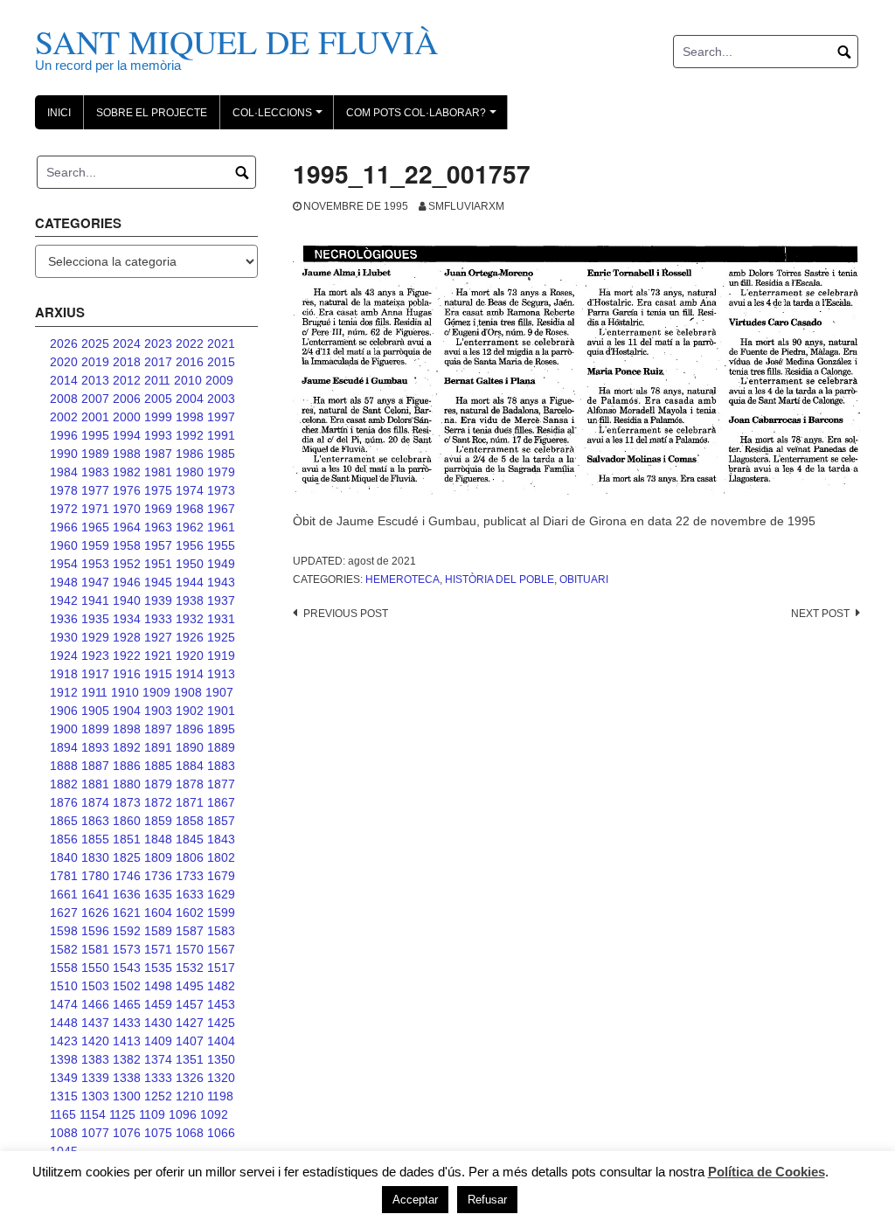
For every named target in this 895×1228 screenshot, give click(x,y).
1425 (221, 1023)
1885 (158, 766)
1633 (190, 894)
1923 (95, 656)
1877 (221, 784)
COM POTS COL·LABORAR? (424, 118)
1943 (221, 582)
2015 (221, 362)
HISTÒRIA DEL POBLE (499, 579)
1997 (221, 417)
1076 (127, 1133)
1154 (93, 1114)
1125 (122, 1114)
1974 (190, 490)
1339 (95, 1078)
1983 (95, 472)
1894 (64, 747)
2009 (219, 380)
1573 (127, 949)
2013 (95, 380)
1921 (158, 656)
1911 (94, 692)
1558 (64, 968)
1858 (190, 821)
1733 (190, 876)
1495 (190, 986)
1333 (158, 1078)
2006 (127, 399)
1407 (190, 1041)
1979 (221, 472)
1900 (64, 729)
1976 (127, 490)
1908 (188, 692)
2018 (127, 362)
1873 (127, 802)
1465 (127, 1004)
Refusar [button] (487, 1199)
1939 (158, 600)
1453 (221, 1004)
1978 (64, 490)
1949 (221, 564)
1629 (221, 894)
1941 (95, 600)
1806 (190, 857)
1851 (127, 839)
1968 (190, 509)
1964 (127, 527)
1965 (95, 527)
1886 (127, 766)
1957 (158, 545)
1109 (152, 1114)
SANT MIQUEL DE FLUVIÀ (236, 41)
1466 (95, 1004)
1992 (190, 435)
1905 (95, 711)
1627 (64, 912)
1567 (221, 949)
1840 (64, 857)
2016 (190, 362)
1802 (221, 857)
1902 (190, 711)
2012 (127, 380)
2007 (95, 399)
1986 (190, 454)
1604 (158, 912)
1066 (221, 1133)
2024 (127, 343)
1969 (158, 509)
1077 (95, 1133)
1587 (190, 931)
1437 (95, 1023)
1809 (158, 857)
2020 (64, 362)
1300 (127, 1096)
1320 (221, 1078)
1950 (190, 564)
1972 (64, 509)
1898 (127, 729)
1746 (127, 876)
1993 (158, 435)
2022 (190, 343)
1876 (64, 802)
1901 (221, 711)
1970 (127, 509)
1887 (95, 766)
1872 (158, 802)
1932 (190, 619)
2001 (95, 417)
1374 (158, 1059)
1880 (127, 784)
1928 (127, 637)
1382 (127, 1059)
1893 (95, 747)
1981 (158, 472)
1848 (158, 839)
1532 (190, 968)
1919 (221, 656)
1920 (190, 656)
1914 (190, 674)
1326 (190, 1078)
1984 (64, 472)
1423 (64, 1041)
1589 (158, 931)
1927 (158, 637)
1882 (64, 784)
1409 (158, 1041)
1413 (127, 1041)
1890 (190, 747)
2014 (64, 380)
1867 (221, 802)
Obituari (583, 579)
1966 (64, 527)
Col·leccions (280, 118)
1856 (64, 839)
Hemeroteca (402, 579)
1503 (95, 986)
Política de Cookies (766, 1171)
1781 (64, 876)
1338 (127, 1078)
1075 (158, 1133)
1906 (64, 711)
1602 (190, 912)
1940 (127, 600)
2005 (158, 399)
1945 (158, 582)
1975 (158, 490)
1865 (64, 821)
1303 (95, 1096)
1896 (190, 729)
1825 (127, 857)
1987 (158, 454)
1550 (95, 968)
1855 (95, 839)
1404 (221, 1041)
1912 (64, 692)
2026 (64, 343)
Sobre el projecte (151, 113)
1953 (95, 564)
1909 (156, 692)
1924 (64, 656)
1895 (221, 729)
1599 (221, 912)
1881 (95, 784)
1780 (95, 876)
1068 (190, 1133)
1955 (221, 545)
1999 (158, 417)
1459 (158, 1004)
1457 (190, 1004)
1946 (127, 582)
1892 (127, 747)
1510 (64, 986)
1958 (127, 545)
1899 (95, 729)
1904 (127, 711)
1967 (221, 509)
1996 (64, 435)
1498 (158, 986)
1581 (95, 949)
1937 (221, 600)
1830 (95, 857)
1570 (190, 949)
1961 (221, 527)
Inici (59, 113)
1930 (64, 637)
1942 (64, 600)
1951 (158, 564)
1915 (158, 674)
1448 (64, 1023)
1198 (220, 1096)
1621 (127, 912)
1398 (64, 1059)
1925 (221, 637)
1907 (219, 692)
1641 (95, 894)
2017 (158, 362)
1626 (95, 912)
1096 (183, 1114)
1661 (64, 894)
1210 (190, 1096)
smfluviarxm (466, 206)
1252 (158, 1096)
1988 (127, 454)
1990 (64, 454)
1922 (127, 656)
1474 (64, 1004)
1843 (221, 839)
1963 (158, 527)
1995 (95, 435)
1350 (221, 1059)
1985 (221, 454)
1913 (221, 674)
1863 (95, 821)
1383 (95, 1059)
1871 (190, 802)
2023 (158, 343)
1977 (95, 490)
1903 (158, 711)
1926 (190, 637)
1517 (221, 968)
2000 (127, 417)
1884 (190, 766)
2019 (95, 362)
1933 (158, 619)
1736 (158, 876)
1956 (190, 545)
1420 (95, 1041)
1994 (127, 435)
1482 (221, 986)
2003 (221, 399)
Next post (820, 613)
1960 (64, 545)
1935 (95, 619)
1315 (64, 1096)
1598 (64, 931)
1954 (64, 564)
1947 (95, 582)
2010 (188, 380)
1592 (127, 931)
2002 (64, 417)
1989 (95, 454)
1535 (158, 968)
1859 (158, 821)
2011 (157, 380)
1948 (64, 582)
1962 (190, 527)
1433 (127, 1023)
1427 (190, 1023)
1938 (190, 600)
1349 (64, 1078)
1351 (190, 1059)
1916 (127, 674)
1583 (221, 931)
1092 (214, 1114)
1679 (221, 876)
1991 (221, 435)
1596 (95, 931)
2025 (95, 343)
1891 (158, 747)
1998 (190, 417)
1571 (158, 949)
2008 (64, 399)
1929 (95, 637)
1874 (95, 802)
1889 (221, 747)
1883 (221, 766)
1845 (190, 839)
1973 (221, 490)
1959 (95, 545)
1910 (125, 692)
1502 (127, 986)
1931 (221, 619)
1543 (127, 968)
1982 (127, 472)
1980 (190, 472)
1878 (190, 784)
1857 (221, 821)
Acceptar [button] (415, 1199)
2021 (221, 343)
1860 (127, 821)
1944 (190, 582)
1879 (158, 784)
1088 (64, 1133)
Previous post (345, 613)
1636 (127, 894)
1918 (64, 674)
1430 (158, 1023)
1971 (95, 509)
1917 (95, 674)
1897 (158, 729)
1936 (64, 619)
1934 (127, 619)
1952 (127, 564)
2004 (190, 399)
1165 (63, 1114)
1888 (64, 766)
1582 (64, 949)
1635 (158, 894)
